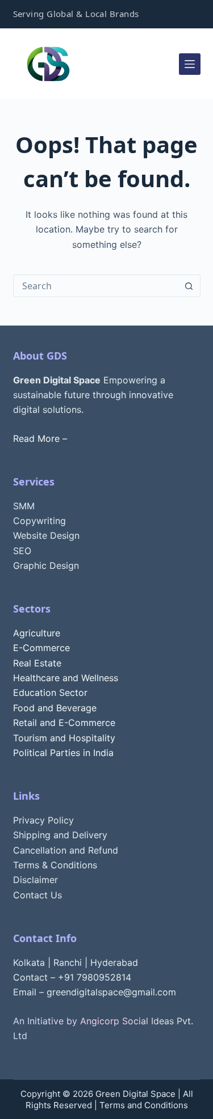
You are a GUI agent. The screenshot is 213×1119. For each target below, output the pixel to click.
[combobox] (96, 286)
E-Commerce (41, 647)
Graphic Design (46, 565)
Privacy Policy (43, 820)
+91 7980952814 (94, 977)
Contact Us (37, 895)
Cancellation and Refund (65, 850)
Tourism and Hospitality (64, 738)
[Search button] (189, 286)
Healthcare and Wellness (65, 677)
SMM (24, 506)
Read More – (40, 438)
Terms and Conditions (143, 1105)
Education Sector (50, 692)
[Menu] (190, 64)
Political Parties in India (63, 752)
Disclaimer (35, 879)
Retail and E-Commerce (64, 722)
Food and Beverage (55, 707)
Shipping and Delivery (60, 835)
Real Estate (37, 663)
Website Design (46, 535)
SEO (22, 550)
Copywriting (39, 520)
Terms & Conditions (55, 865)
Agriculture (36, 633)
